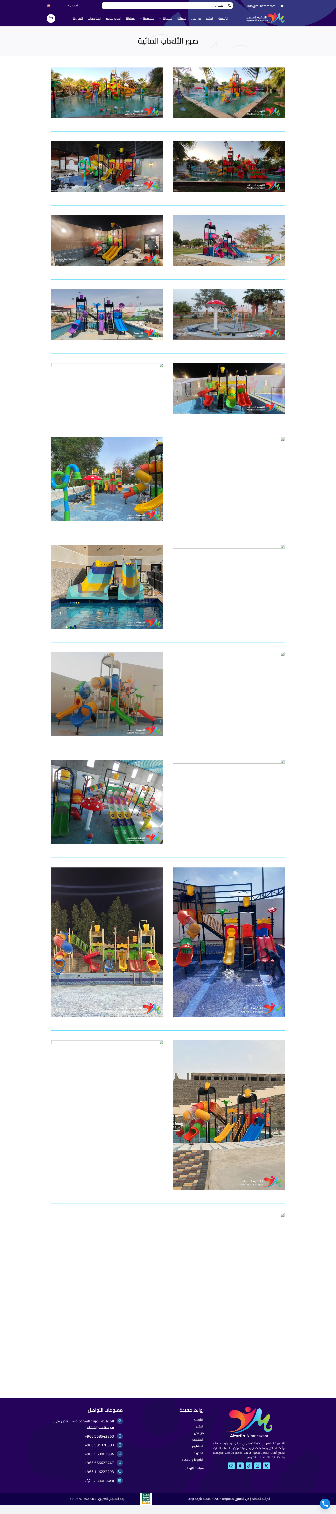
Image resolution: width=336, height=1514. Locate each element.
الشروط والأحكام (193, 1459)
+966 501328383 (99, 1444)
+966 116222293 (99, 1471)
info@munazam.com (261, 6)
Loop (190, 1499)
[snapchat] (240, 1465)
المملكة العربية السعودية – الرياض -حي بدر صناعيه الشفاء (83, 1424)
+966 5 (90, 1436)
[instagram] (257, 1465)
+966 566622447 (99, 1462)
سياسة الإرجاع (195, 1468)
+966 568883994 (99, 1453)
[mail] (231, 1465)
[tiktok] (249, 1465)
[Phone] (325, 1504)
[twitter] (266, 1465)
